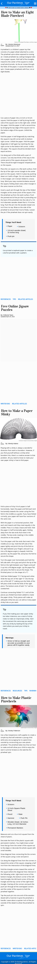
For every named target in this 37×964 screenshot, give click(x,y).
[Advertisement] (18, 96)
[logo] (18, 3)
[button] (1, 3)
